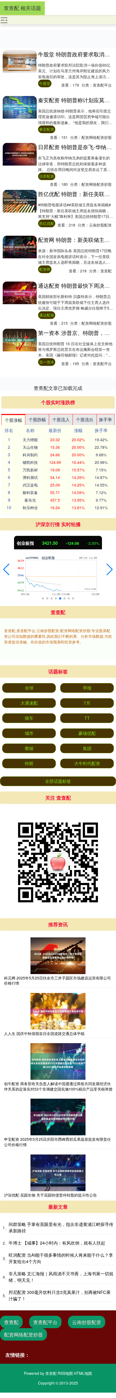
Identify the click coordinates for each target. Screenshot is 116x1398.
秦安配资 (46, 129)
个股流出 (84, 419)
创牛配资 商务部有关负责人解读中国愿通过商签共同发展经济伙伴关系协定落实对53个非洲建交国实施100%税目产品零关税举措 (58, 1086)
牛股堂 (44, 83)
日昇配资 (46, 176)
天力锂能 (30, 439)
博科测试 (30, 477)
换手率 (105, 419)
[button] (6, 569)
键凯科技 (30, 462)
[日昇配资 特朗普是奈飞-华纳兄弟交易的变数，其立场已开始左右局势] (20, 154)
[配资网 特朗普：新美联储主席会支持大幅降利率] (20, 247)
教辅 (29, 748)
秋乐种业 (30, 507)
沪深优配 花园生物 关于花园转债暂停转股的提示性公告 (50, 1195)
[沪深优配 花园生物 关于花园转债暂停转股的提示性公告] (58, 1172)
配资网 (44, 269)
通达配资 (46, 315)
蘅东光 (30, 500)
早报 (87, 688)
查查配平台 (45, 1321)
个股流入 (61, 419)
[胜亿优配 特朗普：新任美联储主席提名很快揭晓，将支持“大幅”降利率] (20, 201)
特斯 (29, 763)
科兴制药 (30, 454)
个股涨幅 (13, 420)
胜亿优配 (46, 223)
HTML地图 (83, 1373)
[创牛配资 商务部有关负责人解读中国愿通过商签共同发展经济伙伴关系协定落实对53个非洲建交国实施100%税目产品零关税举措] (58, 1061)
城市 (29, 733)
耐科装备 (30, 492)
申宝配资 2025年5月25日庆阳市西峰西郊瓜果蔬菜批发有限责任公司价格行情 (57, 1141)
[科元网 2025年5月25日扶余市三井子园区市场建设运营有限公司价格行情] (58, 955)
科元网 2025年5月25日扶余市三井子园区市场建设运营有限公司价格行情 (57, 980)
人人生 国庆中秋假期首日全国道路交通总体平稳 (44, 1033)
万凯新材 (30, 469)
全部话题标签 (58, 781)
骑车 (29, 718)
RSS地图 (65, 1373)
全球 (29, 688)
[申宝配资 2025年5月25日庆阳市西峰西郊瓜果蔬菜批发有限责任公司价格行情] (58, 1117)
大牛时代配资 (87, 763)
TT (87, 718)
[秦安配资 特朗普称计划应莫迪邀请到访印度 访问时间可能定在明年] (20, 107)
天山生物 (30, 447)
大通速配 (29, 703)
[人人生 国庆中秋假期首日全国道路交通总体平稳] (58, 1011)
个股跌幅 (37, 419)
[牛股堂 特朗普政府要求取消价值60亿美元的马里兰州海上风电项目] (20, 61)
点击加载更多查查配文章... (58, 387)
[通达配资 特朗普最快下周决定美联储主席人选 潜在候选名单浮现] (20, 293)
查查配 (11, 1321)
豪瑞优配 (87, 733)
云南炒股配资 (86, 1321)
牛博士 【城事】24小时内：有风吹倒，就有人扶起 (57, 1243)
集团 (87, 748)
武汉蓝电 (30, 485)
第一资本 (46, 362)
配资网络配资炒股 (23, 1334)
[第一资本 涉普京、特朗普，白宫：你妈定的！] (20, 340)
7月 (87, 703)
